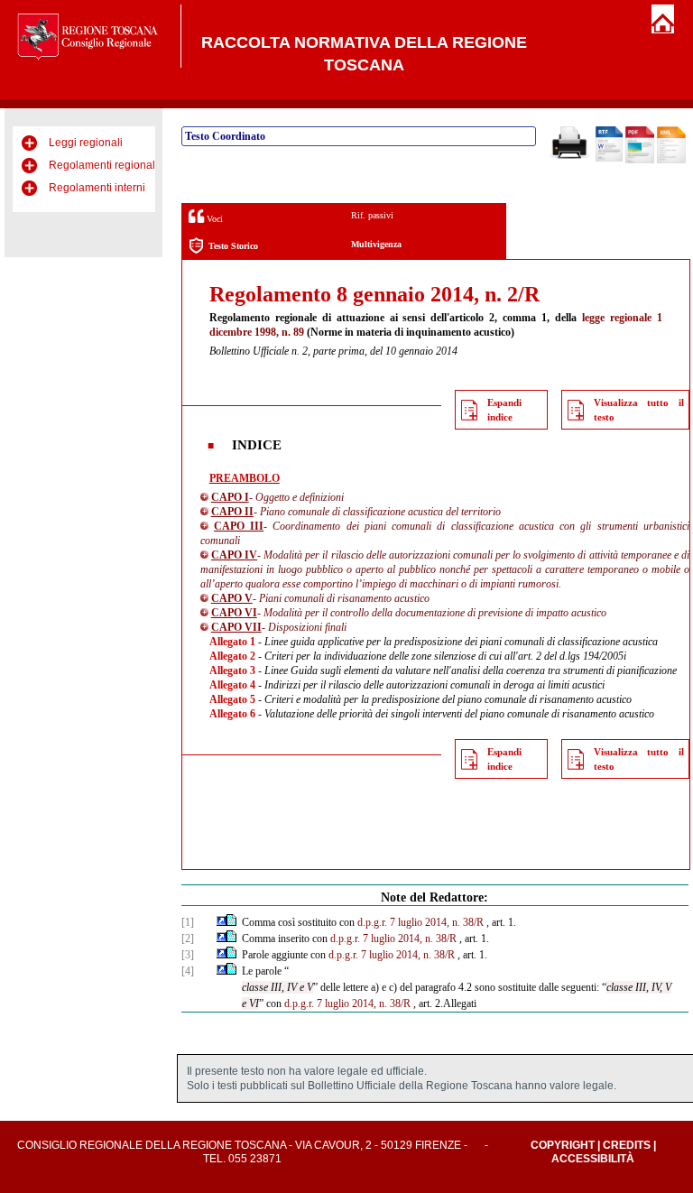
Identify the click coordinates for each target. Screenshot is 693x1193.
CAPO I (230, 497)
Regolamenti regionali (103, 165)
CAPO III (238, 526)
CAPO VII (236, 627)
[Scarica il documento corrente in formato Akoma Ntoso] (671, 159)
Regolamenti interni (97, 187)
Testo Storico (233, 246)
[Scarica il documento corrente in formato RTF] (609, 158)
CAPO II (232, 511)
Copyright (563, 1145)
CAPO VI (234, 612)
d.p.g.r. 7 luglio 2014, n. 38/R (420, 922)
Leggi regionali (86, 142)
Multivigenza (376, 244)
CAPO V (232, 598)
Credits (627, 1145)
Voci (213, 219)
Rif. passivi (372, 215)
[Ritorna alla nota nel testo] (221, 922)
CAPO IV (234, 555)
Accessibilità (592, 1158)
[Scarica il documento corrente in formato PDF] (639, 159)
